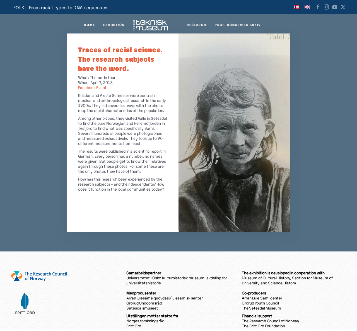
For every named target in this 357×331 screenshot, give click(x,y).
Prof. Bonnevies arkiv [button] (238, 25)
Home (89, 25)
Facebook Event (92, 88)
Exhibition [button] (114, 25)
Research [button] (196, 25)
